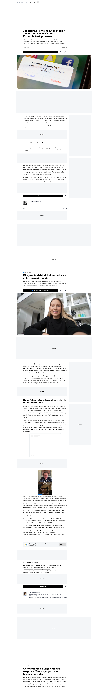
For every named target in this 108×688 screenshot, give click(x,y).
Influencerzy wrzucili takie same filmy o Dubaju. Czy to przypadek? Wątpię (42, 565)
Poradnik (65, 208)
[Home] (31, 2)
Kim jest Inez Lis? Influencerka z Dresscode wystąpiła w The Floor (40, 567)
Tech (66, 2)
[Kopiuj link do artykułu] (65, 52)
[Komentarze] (60, 52)
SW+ (85, 2)
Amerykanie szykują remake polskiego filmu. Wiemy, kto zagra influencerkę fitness (44, 570)
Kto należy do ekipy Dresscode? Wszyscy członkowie (37, 569)
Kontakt (89, 2)
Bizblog (72, 2)
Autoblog (78, 2)
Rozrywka (59, 2)
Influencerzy (64, 601)
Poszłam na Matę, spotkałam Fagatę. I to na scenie (37, 572)
